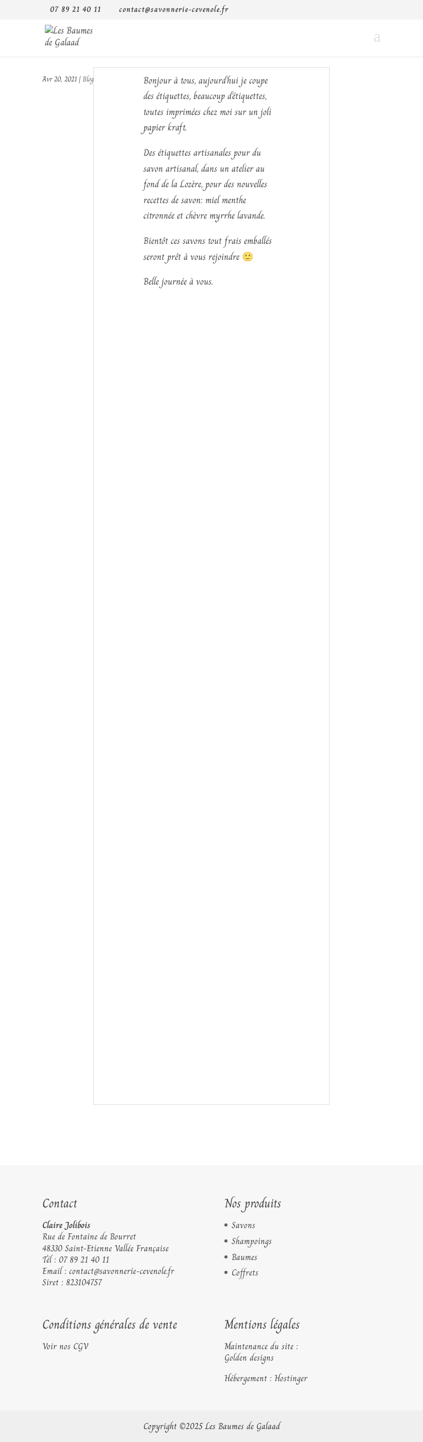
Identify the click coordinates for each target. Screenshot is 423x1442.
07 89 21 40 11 (84, 1259)
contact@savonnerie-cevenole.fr (121, 1271)
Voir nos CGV (65, 1346)
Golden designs (249, 1357)
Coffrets (245, 1272)
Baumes (244, 1257)
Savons (243, 1225)
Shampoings (252, 1241)
